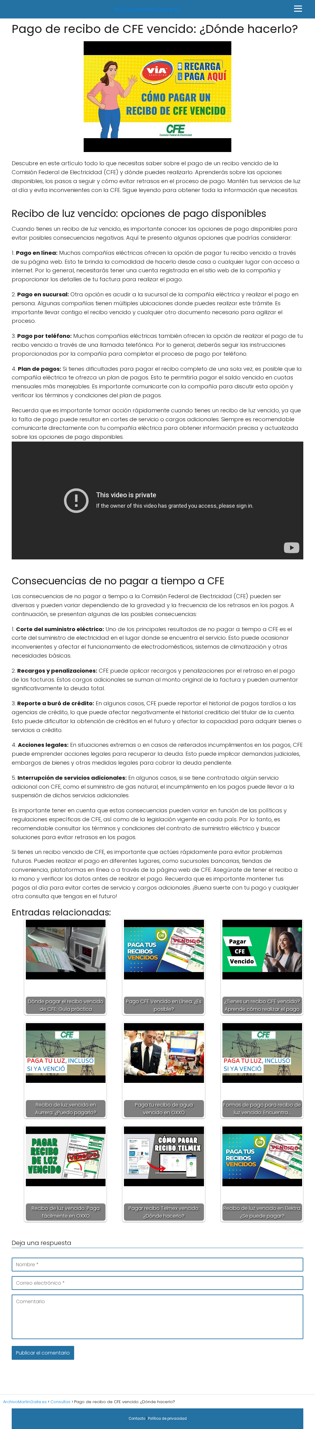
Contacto (137, 1418)
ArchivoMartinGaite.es (147, 9)
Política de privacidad (167, 1418)
